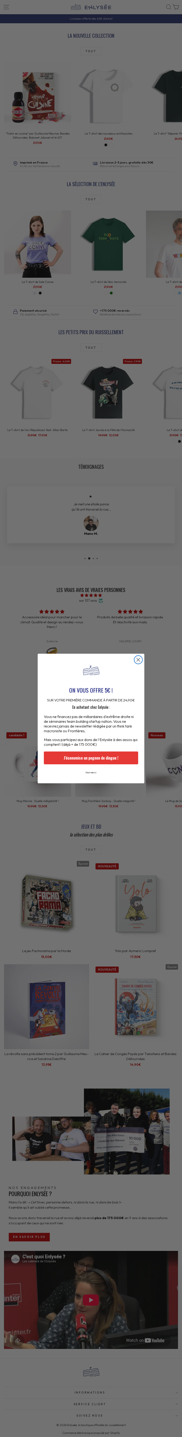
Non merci (91, 772)
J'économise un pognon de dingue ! (91, 758)
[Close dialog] (138, 660)
